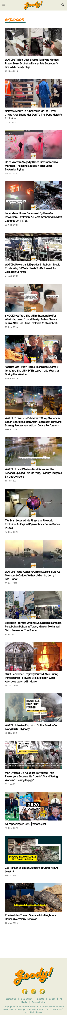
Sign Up (41, 999)
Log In (52, 999)
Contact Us (11, 999)
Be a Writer (26, 999)
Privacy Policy (38, 1002)
